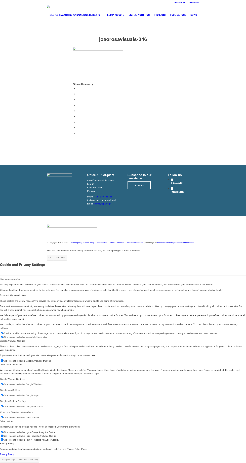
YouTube (177, 192)
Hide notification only (28, 459)
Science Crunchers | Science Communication (175, 242)
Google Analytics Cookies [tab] (12, 340)
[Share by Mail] (78, 133)
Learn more (60, 257)
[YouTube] (172, 188)
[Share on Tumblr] (78, 116)
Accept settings (8, 459)
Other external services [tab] (11, 364)
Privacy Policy (7, 454)
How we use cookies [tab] (10, 279)
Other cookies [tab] (7, 421)
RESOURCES (179, 2)
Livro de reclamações (135, 242)
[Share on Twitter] (78, 94)
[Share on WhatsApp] (78, 99)
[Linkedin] (172, 180)
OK (50, 257)
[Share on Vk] (78, 122)
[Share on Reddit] (78, 127)
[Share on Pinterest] (78, 105)
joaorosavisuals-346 (123, 39)
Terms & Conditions (117, 242)
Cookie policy (89, 242)
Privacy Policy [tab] (7, 443)
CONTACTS (194, 2)
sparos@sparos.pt (102, 203)
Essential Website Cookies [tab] (13, 295)
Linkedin (177, 183)
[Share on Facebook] (78, 88)
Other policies (101, 242)
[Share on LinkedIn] (78, 110)
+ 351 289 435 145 (103, 196)
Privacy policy (76, 242)
